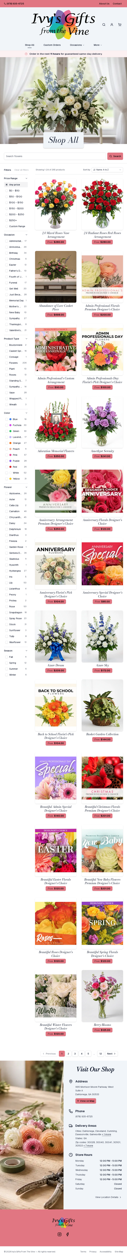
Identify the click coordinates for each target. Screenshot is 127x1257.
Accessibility (105, 1251)
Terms (83, 1251)
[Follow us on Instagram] (60, 1234)
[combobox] (107, 169)
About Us (104, 3)
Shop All (29, 44)
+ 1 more (106, 1134)
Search (117, 156)
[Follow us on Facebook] (67, 1234)
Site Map (119, 1251)
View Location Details (106, 1197)
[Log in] (111, 24)
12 (100, 1053)
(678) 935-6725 (15, 3)
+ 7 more (88, 1145)
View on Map (87, 1100)
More (97, 44)
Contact (117, 3)
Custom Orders (52, 44)
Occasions (76, 44)
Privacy (92, 1251)
